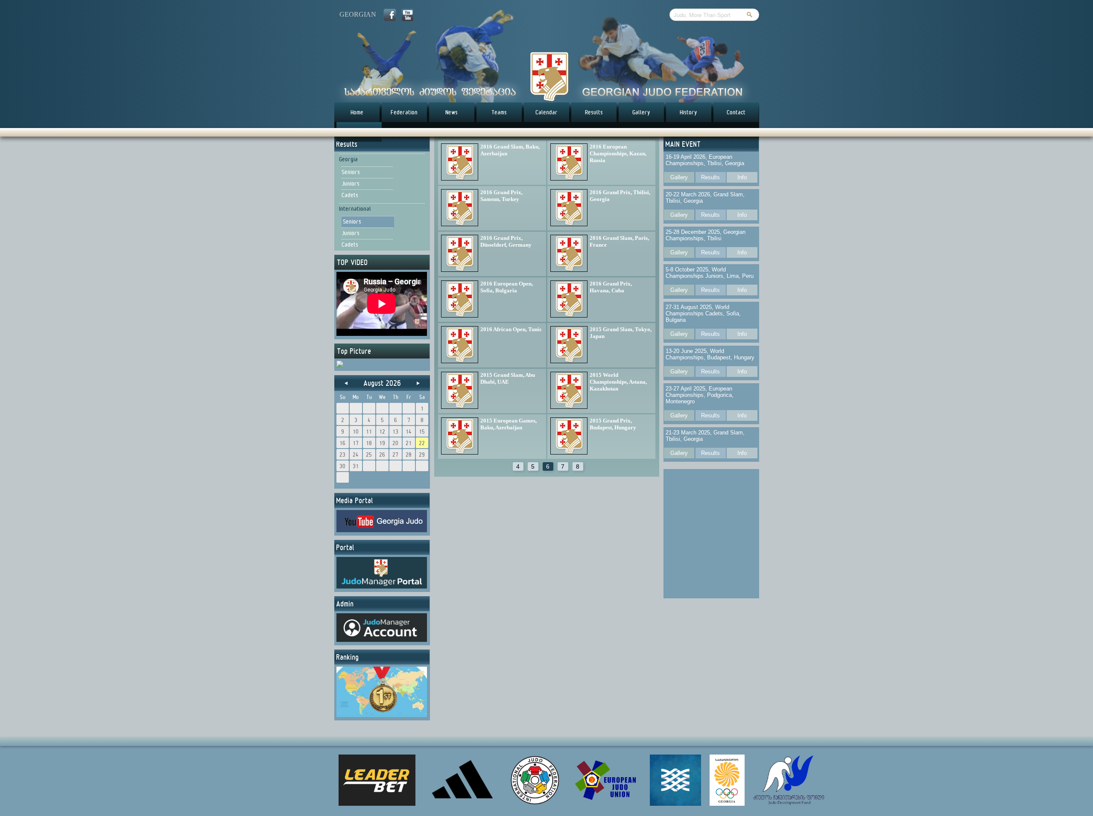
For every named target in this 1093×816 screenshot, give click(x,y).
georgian (357, 14)
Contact (736, 112)
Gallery (641, 112)
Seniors (351, 172)
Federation (404, 112)
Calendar (546, 112)
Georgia (348, 159)
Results (594, 112)
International (355, 208)
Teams (499, 112)
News (451, 112)
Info (742, 177)
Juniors (350, 183)
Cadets (350, 195)
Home (357, 112)
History (688, 112)
